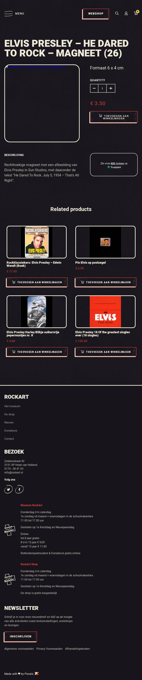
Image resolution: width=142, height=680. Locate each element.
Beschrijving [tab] (14, 155)
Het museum (12, 406)
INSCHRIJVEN (21, 636)
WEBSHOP (96, 14)
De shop (9, 414)
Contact (9, 439)
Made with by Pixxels (19, 674)
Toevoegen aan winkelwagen (116, 117)
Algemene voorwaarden (19, 649)
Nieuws (9, 422)
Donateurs (10, 430)
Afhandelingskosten (77, 649)
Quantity (97, 80)
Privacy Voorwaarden (49, 649)
